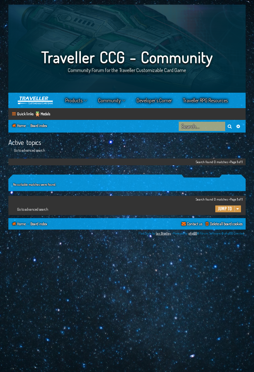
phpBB (192, 233)
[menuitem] (223, 224)
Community (109, 100)
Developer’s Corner (154, 100)
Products (73, 100)
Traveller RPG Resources (205, 100)
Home (35, 100)
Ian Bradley (163, 233)
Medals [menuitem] (45, 114)
